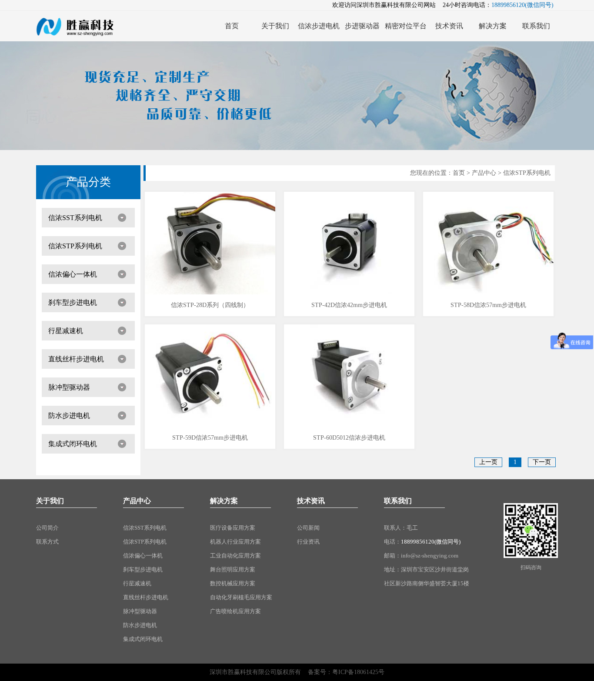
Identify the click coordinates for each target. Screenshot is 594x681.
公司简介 (47, 527)
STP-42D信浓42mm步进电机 (349, 305)
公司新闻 (308, 527)
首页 (459, 173)
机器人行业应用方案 (235, 541)
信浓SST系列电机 (75, 217)
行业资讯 (308, 541)
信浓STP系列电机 (75, 246)
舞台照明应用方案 (232, 569)
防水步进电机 (69, 415)
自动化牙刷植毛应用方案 (241, 597)
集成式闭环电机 (72, 443)
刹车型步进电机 (72, 302)
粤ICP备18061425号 (358, 672)
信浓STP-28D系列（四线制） (210, 305)
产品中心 (484, 173)
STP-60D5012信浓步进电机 (349, 437)
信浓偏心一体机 (72, 274)
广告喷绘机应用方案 (235, 611)
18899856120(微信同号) (431, 541)
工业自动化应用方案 (235, 555)
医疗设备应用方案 (232, 527)
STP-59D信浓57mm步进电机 (210, 437)
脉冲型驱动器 (69, 387)
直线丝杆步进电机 (76, 359)
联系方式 (47, 541)
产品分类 (88, 182)
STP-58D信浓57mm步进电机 (488, 305)
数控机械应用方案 (232, 583)
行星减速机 (65, 330)
